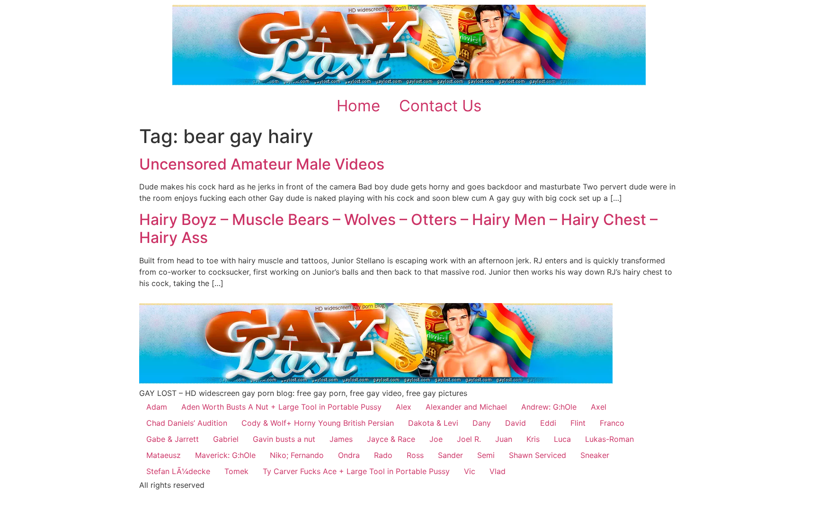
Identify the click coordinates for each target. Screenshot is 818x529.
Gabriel (226, 439)
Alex (403, 407)
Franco (612, 423)
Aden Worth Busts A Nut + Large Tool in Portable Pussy (281, 407)
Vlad (497, 471)
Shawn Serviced (537, 455)
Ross (415, 455)
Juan (503, 439)
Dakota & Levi (433, 423)
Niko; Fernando (297, 455)
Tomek (236, 471)
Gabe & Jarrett (172, 439)
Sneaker (594, 455)
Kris (533, 439)
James (341, 439)
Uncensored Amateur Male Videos (261, 164)
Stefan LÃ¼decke (178, 471)
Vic (469, 471)
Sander (450, 455)
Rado (383, 455)
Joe (436, 439)
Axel (598, 407)
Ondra (349, 455)
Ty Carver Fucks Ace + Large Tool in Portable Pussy (356, 471)
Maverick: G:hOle (225, 455)
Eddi (548, 423)
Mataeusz (163, 455)
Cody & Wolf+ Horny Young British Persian (317, 423)
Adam (156, 407)
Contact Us (440, 105)
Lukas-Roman (609, 439)
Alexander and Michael (466, 407)
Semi (486, 455)
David (515, 423)
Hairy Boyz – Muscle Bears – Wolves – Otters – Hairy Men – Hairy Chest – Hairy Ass (398, 228)
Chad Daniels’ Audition (186, 423)
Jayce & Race (391, 439)
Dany (481, 423)
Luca (562, 439)
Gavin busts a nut (284, 439)
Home (358, 105)
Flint (578, 423)
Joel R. (469, 439)
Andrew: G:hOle (549, 407)
